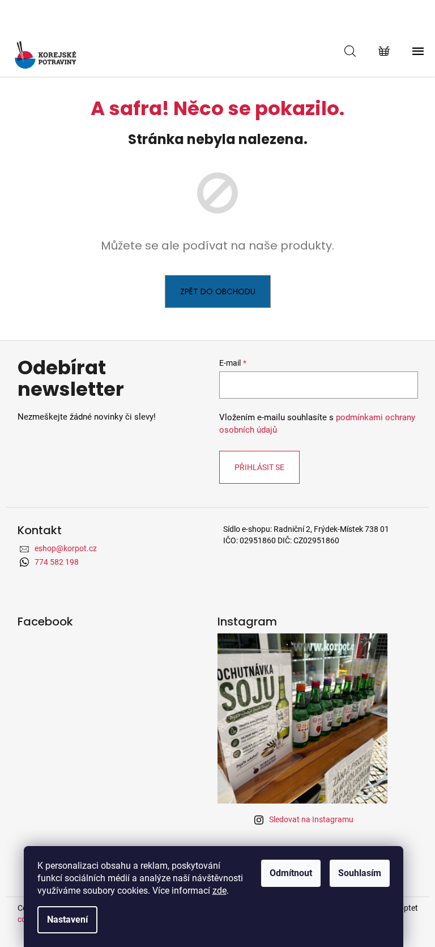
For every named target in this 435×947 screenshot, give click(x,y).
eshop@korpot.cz (66, 548)
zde (219, 890)
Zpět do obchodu (217, 291)
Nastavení (67, 919)
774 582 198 (57, 561)
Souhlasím (359, 873)
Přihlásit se (259, 467)
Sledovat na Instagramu (311, 819)
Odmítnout (291, 873)
